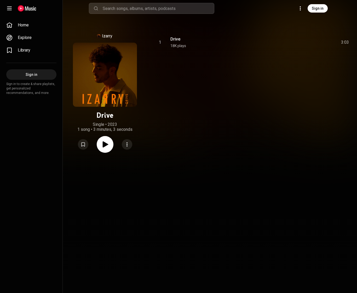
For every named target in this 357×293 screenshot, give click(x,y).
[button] (83, 144)
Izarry (107, 35)
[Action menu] (127, 144)
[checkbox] (345, 42)
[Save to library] (83, 144)
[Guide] (9, 8)
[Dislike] (314, 42)
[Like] (303, 42)
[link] (31, 25)
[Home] (27, 8)
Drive (175, 39)
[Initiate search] (96, 8)
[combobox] (158, 8)
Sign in (318, 8)
